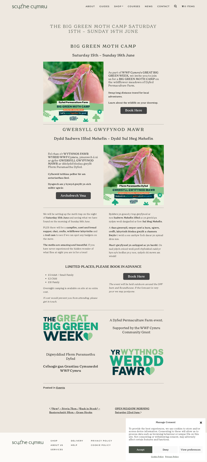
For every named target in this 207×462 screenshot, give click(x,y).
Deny (166, 449)
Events (60, 387)
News (149, 6)
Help (74, 445)
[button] (200, 422)
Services (57, 449)
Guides (104, 6)
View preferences (190, 449)
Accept (140, 449)
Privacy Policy (172, 456)
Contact (163, 6)
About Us (57, 445)
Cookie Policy (157, 456)
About (90, 6)
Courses (134, 6)
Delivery (77, 441)
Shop (118, 6)
